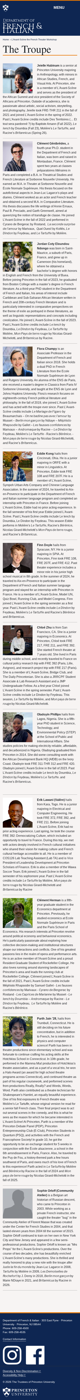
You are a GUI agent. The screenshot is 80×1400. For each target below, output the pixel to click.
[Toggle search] (75, 7)
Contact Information (14, 1339)
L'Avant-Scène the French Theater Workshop (34, 39)
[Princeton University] (5, 8)
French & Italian (22, 28)
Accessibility (13, 1374)
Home (6, 39)
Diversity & (20, 1371)
